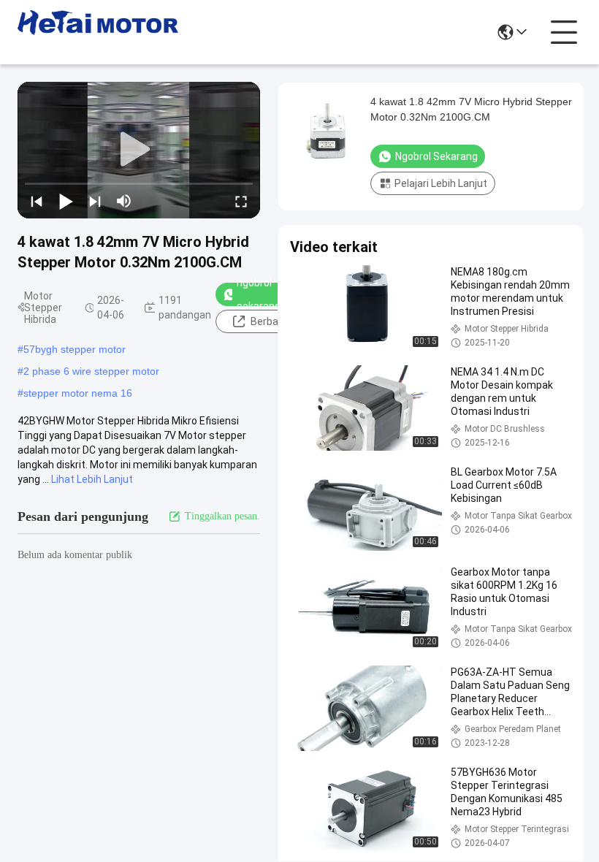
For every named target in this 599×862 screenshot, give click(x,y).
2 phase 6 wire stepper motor (91, 371)
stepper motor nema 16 (77, 393)
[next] (95, 201)
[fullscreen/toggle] (241, 201)
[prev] (36, 201)
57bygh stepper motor (74, 349)
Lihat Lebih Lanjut (92, 479)
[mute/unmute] (124, 201)
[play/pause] (65, 201)
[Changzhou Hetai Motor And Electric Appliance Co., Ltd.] (98, 32)
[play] (139, 149)
